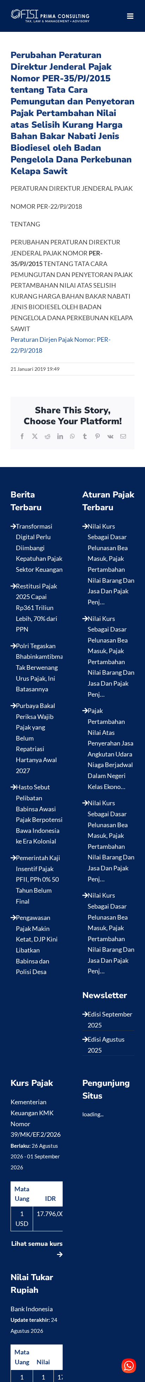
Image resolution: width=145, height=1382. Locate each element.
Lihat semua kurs (37, 1243)
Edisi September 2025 (110, 1019)
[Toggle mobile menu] (130, 16)
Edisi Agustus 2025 (106, 1044)
